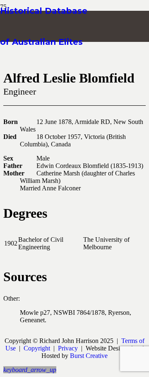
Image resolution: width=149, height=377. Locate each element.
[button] (29, 369)
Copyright (37, 348)
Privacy (68, 348)
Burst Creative (89, 355)
